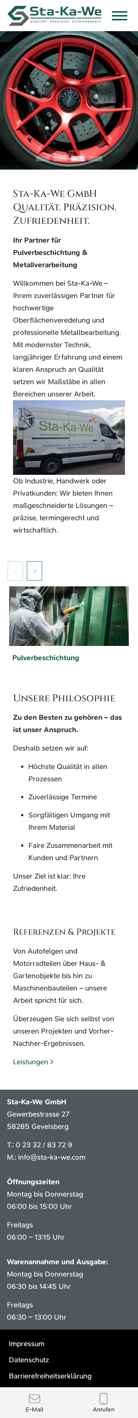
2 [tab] (60, 158)
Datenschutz (29, 1360)
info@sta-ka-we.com (51, 1157)
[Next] (34, 571)
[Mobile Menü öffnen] (119, 15)
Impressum (26, 1343)
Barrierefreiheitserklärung (50, 1376)
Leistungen (30, 1062)
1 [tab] (42, 158)
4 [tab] (95, 158)
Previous (15, 571)
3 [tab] (78, 158)
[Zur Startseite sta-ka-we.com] (55, 15)
